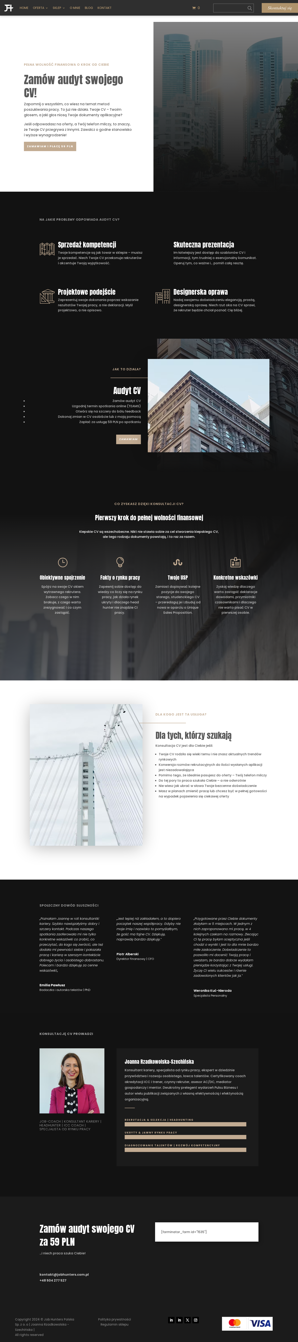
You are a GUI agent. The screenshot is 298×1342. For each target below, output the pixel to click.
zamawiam (128, 439)
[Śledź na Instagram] (195, 1320)
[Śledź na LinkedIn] (171, 1320)
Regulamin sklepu (115, 1324)
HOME (24, 8)
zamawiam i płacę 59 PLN (50, 146)
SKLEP (57, 8)
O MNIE (75, 8)
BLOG (89, 8)
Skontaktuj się (280, 8)
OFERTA (38, 8)
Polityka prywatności (114, 1319)
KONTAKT (104, 8)
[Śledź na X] (187, 1320)
